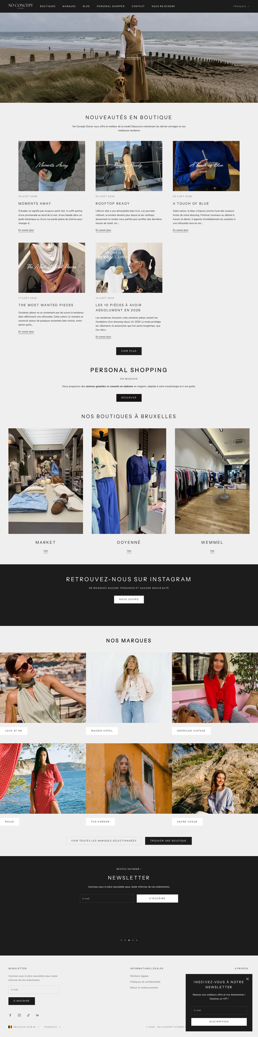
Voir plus (129, 351)
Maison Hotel (102, 730)
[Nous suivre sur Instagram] (19, 1015)
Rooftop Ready (113, 204)
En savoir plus (26, 230)
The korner (100, 821)
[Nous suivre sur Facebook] (10, 1015)
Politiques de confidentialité (145, 982)
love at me (13, 730)
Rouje (9, 821)
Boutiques (47, 6)
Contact (138, 6)
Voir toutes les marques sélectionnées (104, 840)
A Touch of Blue (191, 204)
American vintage (191, 730)
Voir (46, 551)
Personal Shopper (111, 6)
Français (239, 6)
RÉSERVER (129, 397)
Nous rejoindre (163, 6)
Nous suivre (129, 599)
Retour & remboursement (144, 987)
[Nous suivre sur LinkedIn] (37, 1015)
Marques (69, 6)
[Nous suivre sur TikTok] (28, 1015)
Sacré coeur (187, 821)
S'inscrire (157, 898)
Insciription (219, 1021)
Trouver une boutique (129, 57)
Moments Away (34, 204)
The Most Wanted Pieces (46, 305)
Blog (86, 6)
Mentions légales (139, 976)
